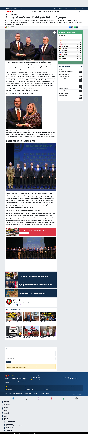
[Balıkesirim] (9, 11)
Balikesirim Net (17, 301)
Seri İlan (6, 410)
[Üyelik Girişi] (82, 8)
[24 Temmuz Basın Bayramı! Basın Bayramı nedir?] (14, 330)
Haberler (7, 14)
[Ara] (80, 11)
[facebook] (14, 398)
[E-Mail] (14, 305)
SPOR (44, 11)
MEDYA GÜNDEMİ (14, 14)
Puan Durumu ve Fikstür (69, 386)
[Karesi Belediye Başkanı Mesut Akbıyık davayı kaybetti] (14, 316)
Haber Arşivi (48, 389)
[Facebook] (16, 305)
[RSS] (77, 378)
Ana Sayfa (6, 401)
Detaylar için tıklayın (70, 62)
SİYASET (40, 11)
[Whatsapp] (74, 378)
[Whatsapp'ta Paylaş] (75, 27)
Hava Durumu (29, 386)
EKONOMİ (48, 11)
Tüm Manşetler (11, 389)
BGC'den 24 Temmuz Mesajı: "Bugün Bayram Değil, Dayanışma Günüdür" (47, 323)
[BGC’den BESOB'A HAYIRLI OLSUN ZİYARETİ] (48, 330)
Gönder (9, 361)
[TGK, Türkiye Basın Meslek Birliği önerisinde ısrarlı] (31, 330)
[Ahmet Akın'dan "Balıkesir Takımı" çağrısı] (31, 45)
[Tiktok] (72, 378)
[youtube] (51, 398)
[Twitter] (18, 305)
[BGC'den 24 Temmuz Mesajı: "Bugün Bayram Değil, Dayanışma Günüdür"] (48, 316)
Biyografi (6, 413)
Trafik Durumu (48, 386)
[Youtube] (23, 305)
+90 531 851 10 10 (36, 377)
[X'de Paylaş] (72, 27)
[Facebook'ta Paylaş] (70, 27)
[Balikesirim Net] (9, 301)
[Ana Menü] (82, 11)
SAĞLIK (59, 11)
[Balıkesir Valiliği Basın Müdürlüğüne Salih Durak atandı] (31, 316)
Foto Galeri (9, 8)
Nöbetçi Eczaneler (11, 386)
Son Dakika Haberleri (31, 389)
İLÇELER (54, 11)
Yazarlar (22, 8)
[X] (66, 378)
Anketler (6, 415)
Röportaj (6, 412)
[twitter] (26, 398)
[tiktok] (76, 398)
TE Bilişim (81, 394)
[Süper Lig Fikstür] (81, 66)
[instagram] (39, 398)
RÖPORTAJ (26, 393)
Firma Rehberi (7, 409)
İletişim (6, 418)
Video (16, 8)
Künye (5, 416)
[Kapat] (87, 433)
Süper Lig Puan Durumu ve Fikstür (14, 425)
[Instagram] (21, 305)
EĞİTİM (40, 393)
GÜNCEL (34, 11)
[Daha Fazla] (77, 27)
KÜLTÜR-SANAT (35, 393)
